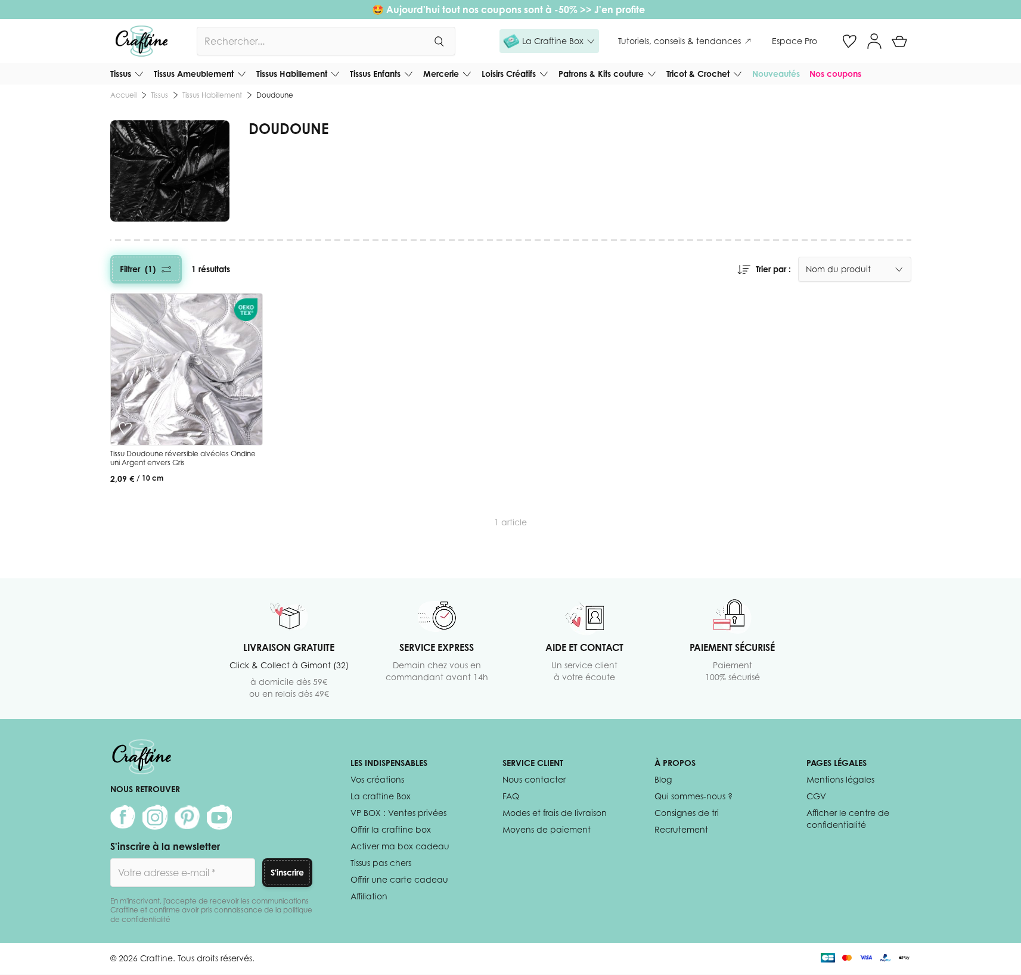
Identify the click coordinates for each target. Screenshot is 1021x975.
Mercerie (441, 73)
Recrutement (681, 829)
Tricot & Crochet (698, 73)
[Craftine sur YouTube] (219, 817)
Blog (663, 779)
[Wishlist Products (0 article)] (849, 41)
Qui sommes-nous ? (693, 796)
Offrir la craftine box (390, 829)
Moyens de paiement (546, 829)
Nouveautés (776, 73)
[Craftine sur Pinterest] (187, 817)
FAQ (510, 796)
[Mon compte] (874, 41)
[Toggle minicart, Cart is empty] (899, 41)
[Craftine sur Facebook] (122, 817)
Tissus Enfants (375, 73)
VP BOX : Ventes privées (398, 813)
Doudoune (274, 95)
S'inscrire (287, 872)
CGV (816, 796)
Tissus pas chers (380, 863)
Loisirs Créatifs (509, 73)
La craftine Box (380, 796)
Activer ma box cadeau (399, 846)
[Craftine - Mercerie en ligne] (141, 41)
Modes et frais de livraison (554, 813)
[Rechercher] (439, 41)
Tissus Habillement (291, 73)
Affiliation (368, 896)
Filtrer (138, 269)
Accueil (123, 95)
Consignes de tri (686, 813)
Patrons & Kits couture (601, 73)
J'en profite (620, 9)
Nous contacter (534, 779)
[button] (549, 41)
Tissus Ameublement (194, 73)
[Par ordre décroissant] (744, 269)
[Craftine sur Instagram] (154, 817)
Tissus (120, 73)
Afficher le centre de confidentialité (847, 819)
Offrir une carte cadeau (399, 879)
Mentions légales (840, 779)
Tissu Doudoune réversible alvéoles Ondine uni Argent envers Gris (183, 458)
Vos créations (377, 779)
